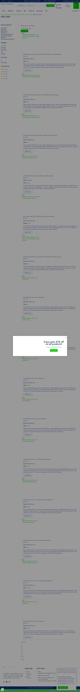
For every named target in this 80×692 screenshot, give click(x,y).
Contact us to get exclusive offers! (53, 347)
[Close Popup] (65, 337)
